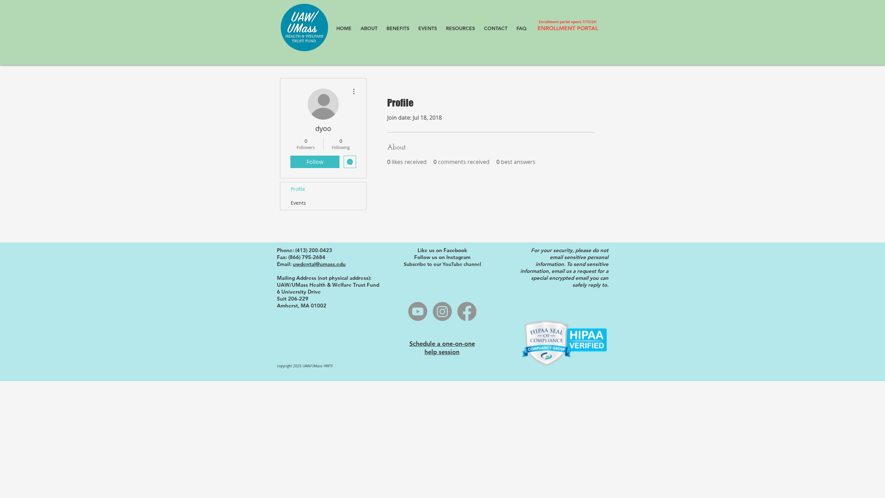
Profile (298, 189)
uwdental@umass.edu (319, 264)
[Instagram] (442, 311)
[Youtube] (417, 311)
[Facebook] (466, 311)
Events (298, 203)
